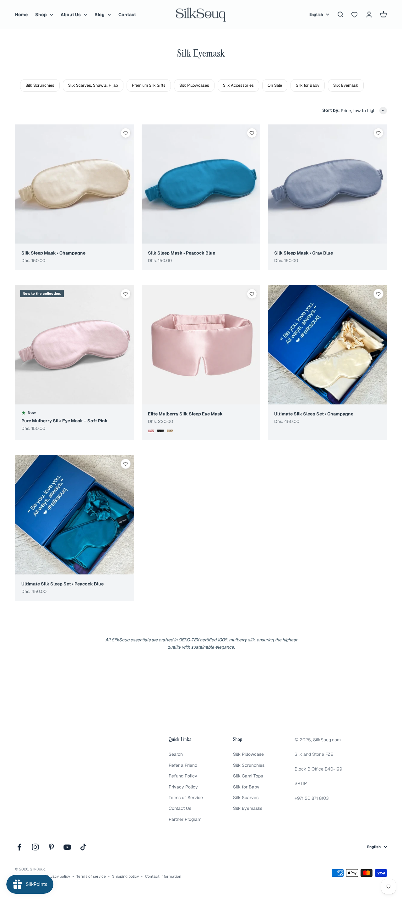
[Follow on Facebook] (19, 847)
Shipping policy (125, 876)
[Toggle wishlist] (126, 133)
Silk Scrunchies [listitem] (39, 85)
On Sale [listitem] (275, 85)
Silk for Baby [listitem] (307, 85)
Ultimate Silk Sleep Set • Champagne (313, 414)
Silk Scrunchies (248, 765)
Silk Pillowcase (248, 754)
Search (176, 754)
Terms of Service (186, 797)
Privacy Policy (183, 787)
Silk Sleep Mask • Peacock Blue (181, 253)
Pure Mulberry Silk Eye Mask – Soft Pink (64, 421)
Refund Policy (183, 776)
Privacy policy (58, 876)
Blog (100, 14)
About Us (71, 14)
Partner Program (185, 819)
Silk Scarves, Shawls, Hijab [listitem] (93, 85)
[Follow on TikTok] (83, 847)
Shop (41, 14)
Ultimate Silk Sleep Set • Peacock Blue (62, 584)
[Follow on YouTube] (67, 847)
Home (21, 14)
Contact (127, 14)
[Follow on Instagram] (35, 847)
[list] (211, 85)
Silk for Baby (246, 787)
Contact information (163, 876)
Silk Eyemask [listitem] (345, 85)
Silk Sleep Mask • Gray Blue (303, 253)
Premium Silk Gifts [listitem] (149, 85)
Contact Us (180, 808)
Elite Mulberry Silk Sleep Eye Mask (185, 414)
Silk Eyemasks (247, 808)
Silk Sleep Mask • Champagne (53, 253)
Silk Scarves (245, 797)
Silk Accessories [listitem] (238, 85)
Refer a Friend (183, 765)
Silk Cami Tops (248, 776)
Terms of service (91, 876)
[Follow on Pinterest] (51, 847)
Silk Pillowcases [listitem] (194, 85)
